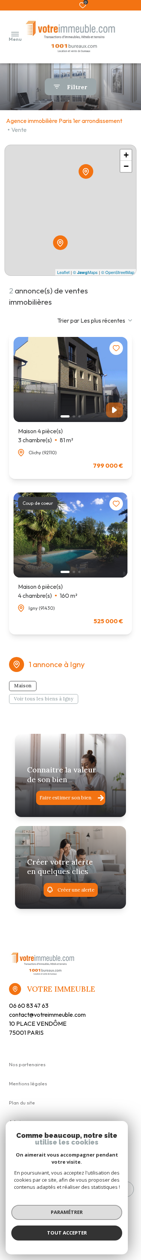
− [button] (126, 166)
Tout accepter (67, 1232)
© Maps (85, 272)
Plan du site (22, 1103)
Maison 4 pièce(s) (45, 435)
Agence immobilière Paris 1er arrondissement (64, 120)
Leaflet (63, 272)
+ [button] (126, 155)
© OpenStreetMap (117, 272)
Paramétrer (67, 1212)
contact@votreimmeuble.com (47, 1014)
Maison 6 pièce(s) (47, 591)
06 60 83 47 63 (29, 1005)
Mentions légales (28, 1083)
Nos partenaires (27, 1064)
